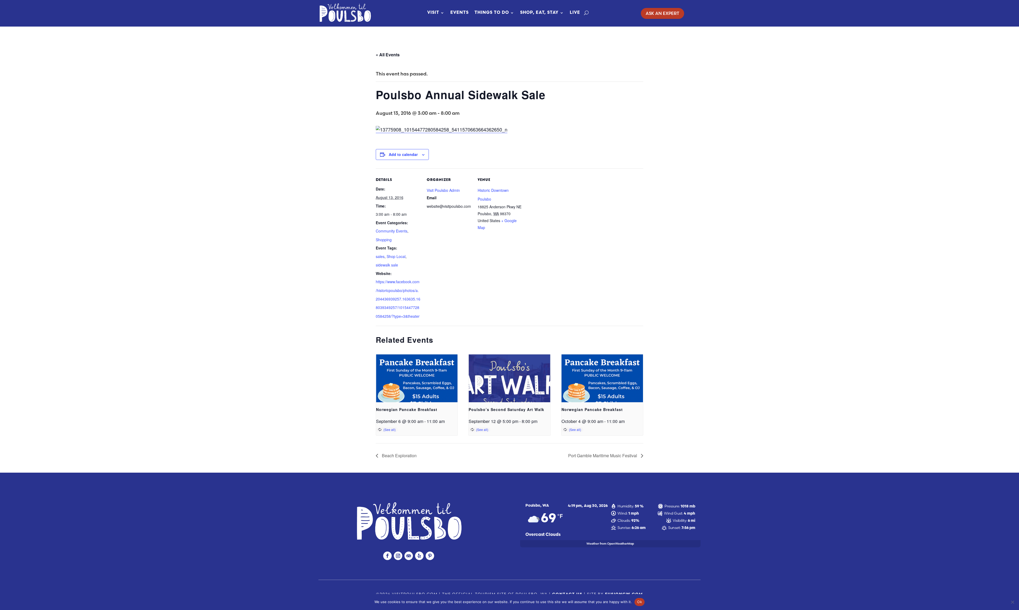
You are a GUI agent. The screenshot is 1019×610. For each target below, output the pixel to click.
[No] (1012, 602)
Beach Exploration (399, 455)
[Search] (586, 12)
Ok (639, 602)
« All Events (388, 55)
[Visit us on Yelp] (419, 556)
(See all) (389, 429)
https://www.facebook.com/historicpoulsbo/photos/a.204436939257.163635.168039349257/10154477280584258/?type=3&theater (398, 299)
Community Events (391, 231)
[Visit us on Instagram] (398, 556)
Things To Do (491, 13)
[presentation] (416, 385)
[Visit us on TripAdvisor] (408, 556)
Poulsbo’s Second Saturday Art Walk (506, 409)
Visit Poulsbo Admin (443, 190)
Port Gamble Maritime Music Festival (603, 455)
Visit (433, 13)
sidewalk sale (387, 265)
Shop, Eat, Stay (539, 13)
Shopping (384, 239)
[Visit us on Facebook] (387, 556)
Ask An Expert (662, 13)
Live (575, 13)
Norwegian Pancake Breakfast (406, 409)
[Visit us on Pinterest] (430, 556)
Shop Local (396, 256)
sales (380, 256)
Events (459, 13)
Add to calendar (403, 154)
